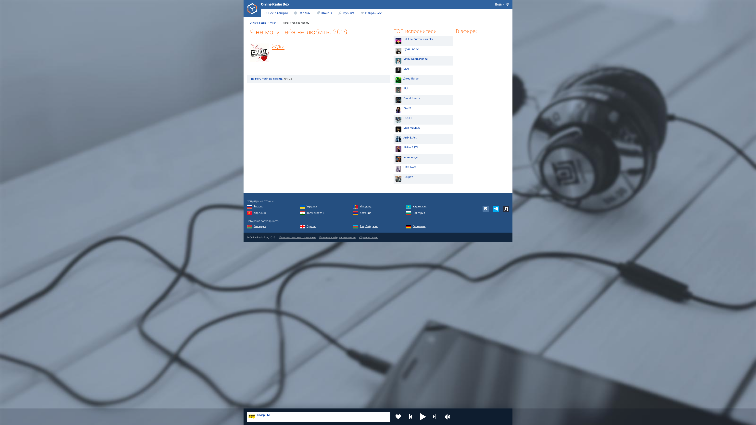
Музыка (349, 13)
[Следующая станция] (435, 416)
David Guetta (411, 98)
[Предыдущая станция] (410, 416)
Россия (258, 206)
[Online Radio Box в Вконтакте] (486, 209)
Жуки (278, 46)
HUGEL (407, 117)
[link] (252, 8)
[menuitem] (276, 13)
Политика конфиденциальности (337, 237)
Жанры (326, 13)
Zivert (407, 108)
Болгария (419, 212)
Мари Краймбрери (415, 58)
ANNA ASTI (410, 147)
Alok (406, 88)
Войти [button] (500, 4)
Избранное (373, 13)
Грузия (311, 226)
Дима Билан (411, 78)
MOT (406, 68)
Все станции (278, 13)
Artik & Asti (410, 137)
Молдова (366, 206)
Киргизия (260, 212)
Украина (312, 206)
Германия (419, 226)
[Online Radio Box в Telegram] (496, 209)
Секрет (408, 176)
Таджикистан (315, 212)
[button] (423, 416)
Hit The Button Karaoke (418, 39)
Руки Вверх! (411, 49)
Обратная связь (368, 237)
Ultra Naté (409, 167)
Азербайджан (369, 226)
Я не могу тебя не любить (266, 78)
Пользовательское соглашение (297, 237)
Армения (365, 212)
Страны (304, 13)
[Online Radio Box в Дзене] (506, 209)
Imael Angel (410, 157)
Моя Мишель (412, 127)
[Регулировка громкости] (448, 416)
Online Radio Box (275, 4)
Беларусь (260, 226)
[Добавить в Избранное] (398, 416)
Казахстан (419, 206)
